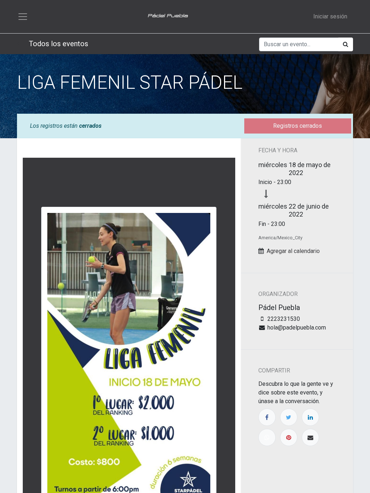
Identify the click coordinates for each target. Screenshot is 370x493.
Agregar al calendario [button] (293, 251)
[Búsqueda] (345, 44)
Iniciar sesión (330, 16)
